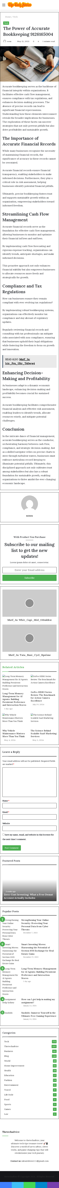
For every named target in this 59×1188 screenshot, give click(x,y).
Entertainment (11, 1085)
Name (5, 801)
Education (9, 1075)
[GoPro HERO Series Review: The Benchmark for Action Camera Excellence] (44, 682)
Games (7, 1109)
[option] (29, 884)
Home (8, 17)
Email (5, 812)
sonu (9, 41)
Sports (7, 1104)
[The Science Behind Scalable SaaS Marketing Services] (44, 720)
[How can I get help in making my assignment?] (10, 1003)
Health (7, 1070)
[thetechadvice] (20, 5)
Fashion (8, 1080)
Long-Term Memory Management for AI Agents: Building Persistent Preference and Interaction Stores (14, 699)
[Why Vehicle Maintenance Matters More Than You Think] (15, 720)
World (7, 1061)
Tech (15, 17)
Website (6, 823)
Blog (6, 1056)
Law (6, 1114)
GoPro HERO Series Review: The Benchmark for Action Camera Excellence (43, 696)
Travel (7, 1090)
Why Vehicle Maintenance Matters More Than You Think (13, 733)
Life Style (8, 1094)
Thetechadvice (11, 1046)
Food (6, 1099)
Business (8, 1051)
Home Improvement (14, 1065)
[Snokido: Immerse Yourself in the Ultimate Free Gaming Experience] (10, 1017)
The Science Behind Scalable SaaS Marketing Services (44, 733)
